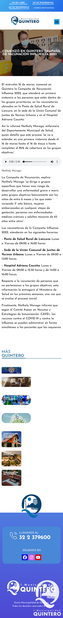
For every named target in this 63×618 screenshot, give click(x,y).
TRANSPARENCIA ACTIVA (19, 8)
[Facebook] (25, 557)
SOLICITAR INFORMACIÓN (43, 3)
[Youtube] (38, 557)
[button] (56, 21)
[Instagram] (31, 557)
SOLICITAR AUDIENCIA (18, 3)
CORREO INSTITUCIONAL (44, 8)
